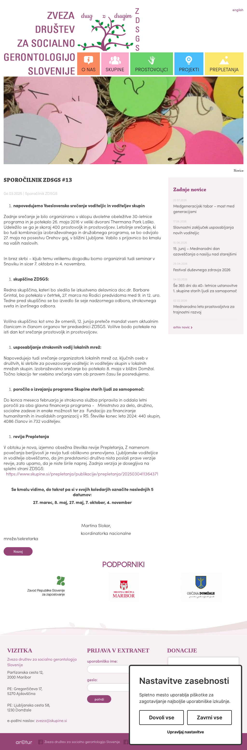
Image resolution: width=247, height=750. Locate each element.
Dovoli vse (161, 718)
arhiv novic (182, 327)
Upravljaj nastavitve (185, 732)
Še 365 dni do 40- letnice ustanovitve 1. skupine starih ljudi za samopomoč (205, 288)
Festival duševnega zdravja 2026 (201, 269)
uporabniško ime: (102, 661)
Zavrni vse (209, 718)
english (238, 9)
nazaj (18, 551)
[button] (88, 63)
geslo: (92, 679)
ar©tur (24, 741)
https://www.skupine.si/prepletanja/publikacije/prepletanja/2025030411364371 (82, 474)
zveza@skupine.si (51, 720)
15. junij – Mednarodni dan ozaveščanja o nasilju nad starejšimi (205, 251)
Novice (238, 171)
